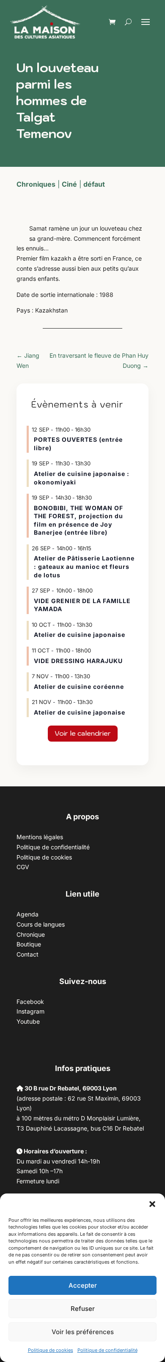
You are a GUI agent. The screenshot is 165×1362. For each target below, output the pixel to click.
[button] (152, 1204)
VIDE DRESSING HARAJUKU (78, 660)
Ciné (69, 184)
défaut (94, 184)
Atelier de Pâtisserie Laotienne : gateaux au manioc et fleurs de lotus (84, 566)
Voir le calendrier (83, 733)
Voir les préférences (83, 1332)
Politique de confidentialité (107, 1350)
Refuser (83, 1309)
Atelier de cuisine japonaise (80, 634)
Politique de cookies (50, 1350)
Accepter (83, 1285)
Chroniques (35, 184)
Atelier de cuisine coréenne (79, 686)
